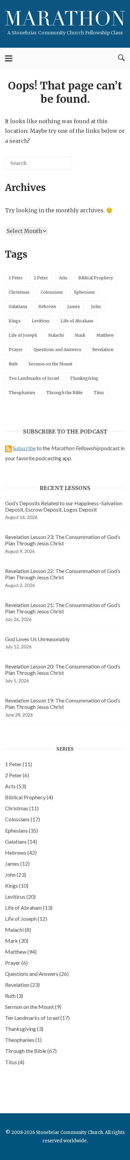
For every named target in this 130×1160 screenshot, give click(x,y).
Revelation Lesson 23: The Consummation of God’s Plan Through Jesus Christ (62, 540)
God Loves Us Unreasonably (37, 639)
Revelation (102, 349)
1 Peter (16, 277)
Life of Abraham (77, 320)
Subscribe (24, 448)
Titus (99, 392)
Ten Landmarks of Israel (34, 378)
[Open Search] (121, 58)
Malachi (56, 335)
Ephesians (84, 292)
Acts (63, 277)
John (96, 306)
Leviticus (41, 320)
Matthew (105, 335)
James (73, 306)
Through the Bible (64, 392)
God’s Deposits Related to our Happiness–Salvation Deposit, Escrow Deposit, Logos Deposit (63, 506)
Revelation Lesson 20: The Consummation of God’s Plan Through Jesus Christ (62, 669)
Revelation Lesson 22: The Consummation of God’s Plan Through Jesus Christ (62, 574)
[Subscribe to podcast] (8, 448)
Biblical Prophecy (95, 277)
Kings (15, 320)
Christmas (19, 292)
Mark (80, 335)
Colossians (52, 292)
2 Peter (41, 277)
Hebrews (47, 306)
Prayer (16, 349)
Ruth (13, 363)
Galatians (18, 306)
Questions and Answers (57, 349)
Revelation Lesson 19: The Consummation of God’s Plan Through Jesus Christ (62, 703)
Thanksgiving (84, 378)
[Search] (57, 166)
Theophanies (22, 392)
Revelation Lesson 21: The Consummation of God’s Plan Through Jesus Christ (62, 608)
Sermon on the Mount (50, 363)
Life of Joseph (23, 335)
